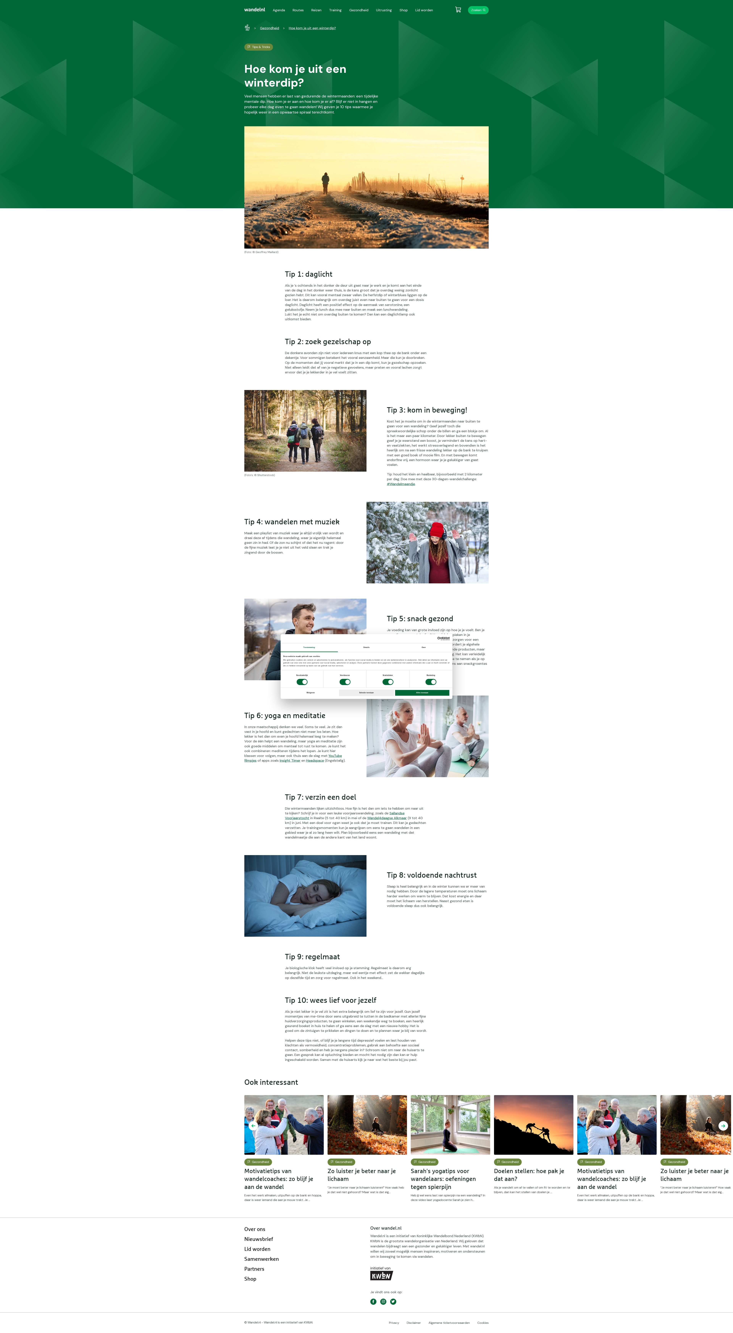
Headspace (315, 760)
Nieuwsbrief (258, 1239)
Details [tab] (366, 647)
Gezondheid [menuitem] (358, 10)
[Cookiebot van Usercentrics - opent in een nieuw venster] (433, 639)
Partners (254, 1269)
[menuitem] (254, 9)
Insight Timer (290, 760)
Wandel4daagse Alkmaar (387, 818)
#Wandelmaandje (401, 484)
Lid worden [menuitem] (424, 10)
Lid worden (257, 1249)
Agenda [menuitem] (279, 10)
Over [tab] (424, 647)
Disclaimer (414, 1323)
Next (723, 1126)
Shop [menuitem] (404, 10)
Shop (250, 1279)
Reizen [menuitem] (316, 10)
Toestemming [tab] (309, 647)
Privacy (394, 1323)
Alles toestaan (422, 693)
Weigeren (311, 693)
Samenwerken (261, 1259)
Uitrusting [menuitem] (384, 10)
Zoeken (476, 10)
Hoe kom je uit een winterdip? (312, 28)
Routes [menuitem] (298, 10)
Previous (253, 1126)
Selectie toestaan (366, 693)
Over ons (254, 1229)
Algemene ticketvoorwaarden (449, 1323)
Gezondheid (269, 28)
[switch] (345, 682)
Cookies (483, 1323)
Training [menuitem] (335, 10)
